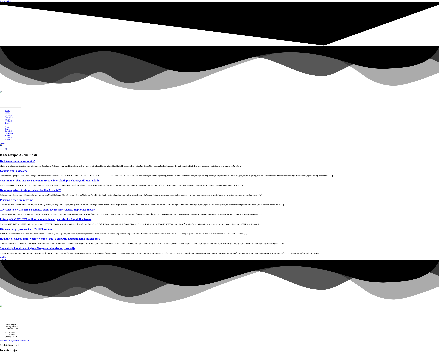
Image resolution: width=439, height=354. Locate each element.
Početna (7, 111)
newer (3, 259)
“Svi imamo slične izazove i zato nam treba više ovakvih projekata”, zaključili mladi (49, 180)
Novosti (7, 119)
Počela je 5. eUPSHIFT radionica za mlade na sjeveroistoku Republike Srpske (45, 219)
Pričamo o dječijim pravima (16, 199)
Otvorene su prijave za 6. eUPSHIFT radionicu (27, 229)
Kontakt (7, 123)
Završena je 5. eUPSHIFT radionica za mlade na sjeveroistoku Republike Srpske (47, 209)
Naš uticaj (8, 115)
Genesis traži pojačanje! (14, 170)
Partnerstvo (9, 117)
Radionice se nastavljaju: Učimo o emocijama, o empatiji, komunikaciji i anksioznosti (50, 238)
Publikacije (9, 121)
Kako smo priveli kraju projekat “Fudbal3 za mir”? (30, 190)
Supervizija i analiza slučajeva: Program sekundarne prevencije (37, 248)
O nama (7, 113)
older (3, 257)
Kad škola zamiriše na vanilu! (17, 161)
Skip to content (5, 1)
